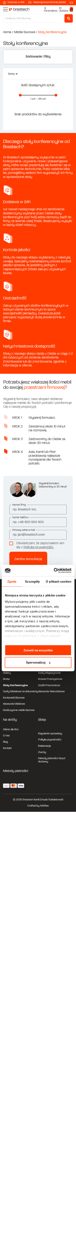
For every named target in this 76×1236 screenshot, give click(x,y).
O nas (6, 735)
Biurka (6, 679)
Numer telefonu (20, 517)
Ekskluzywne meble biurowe (18, 710)
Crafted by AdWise (38, 805)
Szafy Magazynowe (49, 673)
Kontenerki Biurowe (14, 697)
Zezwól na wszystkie (38, 650)
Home (7, 32)
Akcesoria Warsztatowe (51, 691)
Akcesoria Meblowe (14, 704)
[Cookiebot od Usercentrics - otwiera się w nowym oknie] (54, 570)
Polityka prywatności (49, 739)
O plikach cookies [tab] (58, 581)
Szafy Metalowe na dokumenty (20, 691)
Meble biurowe (24, 32)
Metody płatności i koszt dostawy (51, 760)
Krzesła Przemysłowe (50, 679)
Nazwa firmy (19, 505)
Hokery (7, 673)
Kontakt (7, 748)
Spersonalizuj (35, 662)
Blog (5, 742)
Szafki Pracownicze (49, 685)
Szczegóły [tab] (32, 581)
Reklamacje (44, 746)
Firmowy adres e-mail (23, 530)
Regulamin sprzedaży (50, 733)
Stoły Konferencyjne (15, 685)
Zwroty (42, 752)
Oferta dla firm (10, 729)
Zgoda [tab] (11, 581)
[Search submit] (68, 18)
